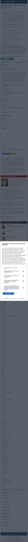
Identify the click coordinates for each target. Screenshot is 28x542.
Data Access (14, 298)
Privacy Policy (22, 298)
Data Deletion (6, 298)
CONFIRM (8, 293)
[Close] (25, 244)
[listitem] (14, 268)
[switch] (23, 271)
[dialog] (14, 271)
